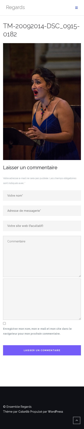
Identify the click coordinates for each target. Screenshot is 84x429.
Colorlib (23, 411)
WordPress (55, 411)
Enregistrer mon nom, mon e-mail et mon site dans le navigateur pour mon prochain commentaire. (37, 331)
